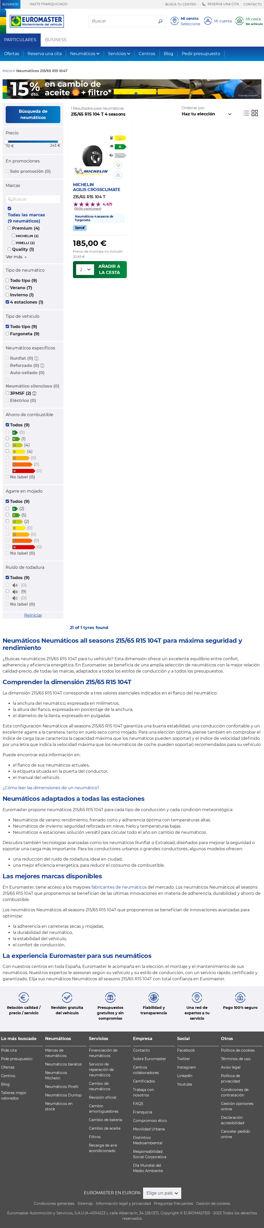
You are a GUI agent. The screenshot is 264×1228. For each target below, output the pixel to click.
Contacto (141, 1050)
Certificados (144, 1081)
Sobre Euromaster (149, 1059)
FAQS (138, 1103)
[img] (56, 199)
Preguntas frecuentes (173, 1203)
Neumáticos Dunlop (63, 1095)
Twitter (183, 1059)
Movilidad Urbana (149, 1129)
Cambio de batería (105, 1120)
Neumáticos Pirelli (61, 1086)
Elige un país (160, 1193)
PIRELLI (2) (25, 243)
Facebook (186, 1050)
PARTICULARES (20, 40)
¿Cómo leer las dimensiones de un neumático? (51, 787)
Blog (168, 53)
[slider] (6, 141)
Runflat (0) (21, 358)
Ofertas (11, 53)
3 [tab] (135, 93)
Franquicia (142, 1112)
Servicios (117, 53)
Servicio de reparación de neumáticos (101, 1069)
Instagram (186, 1067)
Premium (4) (26, 228)
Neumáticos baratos (63, 1064)
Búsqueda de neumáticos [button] (33, 114)
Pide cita (9, 1050)
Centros (147, 53)
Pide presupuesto (16, 1059)
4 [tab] (143, 93)
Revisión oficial (102, 1097)
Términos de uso (236, 1059)
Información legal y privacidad (123, 1203)
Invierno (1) (22, 295)
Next (257, 89)
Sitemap (85, 1203)
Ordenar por (193, 108)
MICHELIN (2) (27, 236)
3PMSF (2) (20, 393)
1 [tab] (120, 93)
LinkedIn (184, 1076)
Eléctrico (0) (23, 400)
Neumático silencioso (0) (32, 386)
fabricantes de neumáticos (119, 887)
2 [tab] (128, 93)
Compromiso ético (150, 1120)
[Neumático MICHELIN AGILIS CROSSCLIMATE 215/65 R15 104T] (91, 153)
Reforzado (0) (24, 365)
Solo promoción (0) (30, 171)
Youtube (184, 1084)
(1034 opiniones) (87, 209)
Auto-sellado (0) (27, 372)
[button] (36, 358)
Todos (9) (20, 425)
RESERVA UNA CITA (223, 4)
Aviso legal (231, 1067)
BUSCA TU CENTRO (180, 4)
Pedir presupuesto (201, 53)
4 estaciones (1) (26, 302)
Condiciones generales (54, 1203)
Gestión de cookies (213, 1203)
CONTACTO (252, 4)
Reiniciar (33, 615)
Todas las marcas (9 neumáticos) (26, 218)
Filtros (95, 1137)
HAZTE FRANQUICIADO (48, 4)
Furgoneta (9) (24, 333)
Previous (6, 89)
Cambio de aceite (104, 1128)
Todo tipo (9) (23, 280)
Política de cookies (238, 1050)
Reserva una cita (45, 53)
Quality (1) (23, 249)
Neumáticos (82, 53)
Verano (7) (21, 287)
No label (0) (22, 477)
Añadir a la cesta (109, 269)
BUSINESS (10, 4)
